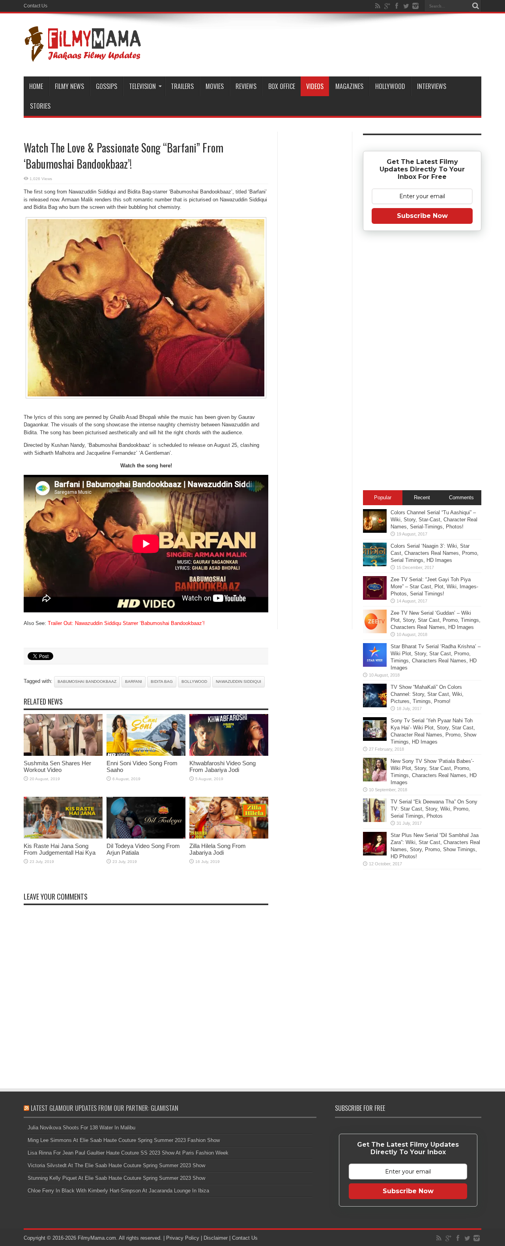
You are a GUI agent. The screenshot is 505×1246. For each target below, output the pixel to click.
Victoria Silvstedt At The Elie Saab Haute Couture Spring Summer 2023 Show (116, 1165)
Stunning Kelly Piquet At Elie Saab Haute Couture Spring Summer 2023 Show (116, 1178)
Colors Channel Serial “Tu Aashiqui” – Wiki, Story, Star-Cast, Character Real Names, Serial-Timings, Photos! (434, 520)
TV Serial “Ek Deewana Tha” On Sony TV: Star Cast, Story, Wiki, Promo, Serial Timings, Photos (434, 809)
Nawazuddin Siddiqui (238, 681)
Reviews (246, 86)
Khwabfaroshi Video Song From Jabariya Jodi (222, 766)
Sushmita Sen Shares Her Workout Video (57, 766)
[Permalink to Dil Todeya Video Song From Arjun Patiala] (146, 837)
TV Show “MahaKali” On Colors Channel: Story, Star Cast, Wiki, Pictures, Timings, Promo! (427, 694)
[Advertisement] (314, 257)
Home (36, 86)
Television (142, 86)
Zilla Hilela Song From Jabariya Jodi (217, 849)
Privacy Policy (182, 1238)
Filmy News (69, 86)
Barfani (133, 681)
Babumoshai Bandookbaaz (87, 681)
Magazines (349, 86)
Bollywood (194, 681)
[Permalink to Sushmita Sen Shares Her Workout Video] (63, 754)
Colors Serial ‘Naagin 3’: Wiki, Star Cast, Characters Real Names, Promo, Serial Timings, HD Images (435, 553)
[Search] (475, 6)
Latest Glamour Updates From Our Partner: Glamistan (104, 1108)
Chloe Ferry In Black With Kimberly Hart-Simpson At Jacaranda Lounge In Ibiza (118, 1191)
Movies (215, 86)
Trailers (182, 86)
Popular (382, 497)
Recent (422, 497)
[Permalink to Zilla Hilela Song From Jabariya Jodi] (228, 837)
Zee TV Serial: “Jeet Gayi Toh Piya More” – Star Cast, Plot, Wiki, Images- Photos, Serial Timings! (434, 587)
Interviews (431, 86)
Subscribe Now (422, 215)
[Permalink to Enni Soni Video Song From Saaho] (146, 754)
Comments (461, 497)
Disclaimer (216, 1238)
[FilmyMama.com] (83, 56)
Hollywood (390, 86)
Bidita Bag (162, 681)
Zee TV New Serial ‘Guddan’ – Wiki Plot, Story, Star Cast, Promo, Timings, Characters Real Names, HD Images (436, 620)
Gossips (106, 86)
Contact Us (35, 6)
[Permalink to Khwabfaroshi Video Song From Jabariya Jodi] (228, 754)
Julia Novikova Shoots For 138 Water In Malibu (81, 1128)
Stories (40, 106)
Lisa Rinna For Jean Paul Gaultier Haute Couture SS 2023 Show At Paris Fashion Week (128, 1153)
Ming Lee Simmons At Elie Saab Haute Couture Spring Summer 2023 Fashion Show (124, 1140)
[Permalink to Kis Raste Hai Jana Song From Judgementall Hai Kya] (63, 837)
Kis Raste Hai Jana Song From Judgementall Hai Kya (59, 849)
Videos (315, 86)
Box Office (281, 86)
